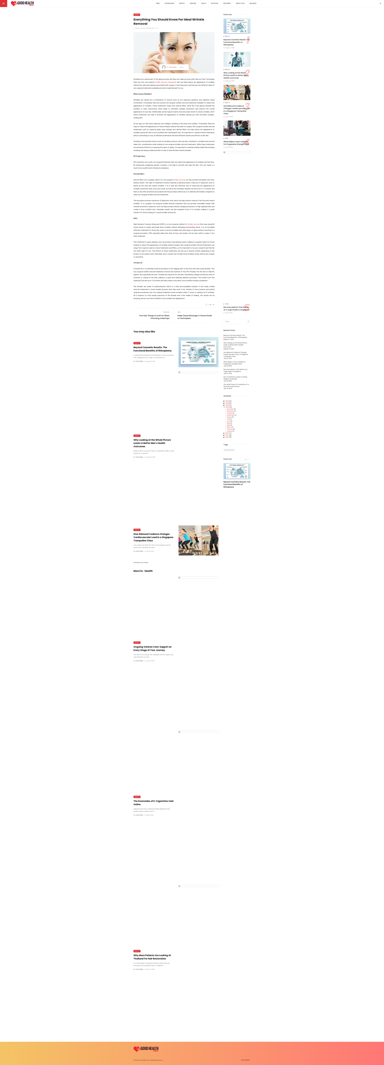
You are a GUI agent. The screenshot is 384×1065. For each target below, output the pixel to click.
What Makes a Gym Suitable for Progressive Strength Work (236, 142)
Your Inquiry (245, 1060)
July (228, 419)
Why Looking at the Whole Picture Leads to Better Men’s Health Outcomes (152, 443)
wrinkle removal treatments (165, 82)
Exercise (193, 3)
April (228, 425)
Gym (226, 138)
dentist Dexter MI (229, 450)
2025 (227, 403)
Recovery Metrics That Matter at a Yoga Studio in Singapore (236, 308)
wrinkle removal (179, 180)
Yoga (227, 304)
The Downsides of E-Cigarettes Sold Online (153, 803)
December (230, 409)
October (229, 413)
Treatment (227, 3)
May (228, 423)
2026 (227, 401)
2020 (227, 437)
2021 (227, 435)
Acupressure (169, 3)
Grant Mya (172, 67)
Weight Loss (240, 3)
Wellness (253, 3)
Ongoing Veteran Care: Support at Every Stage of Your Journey (153, 648)
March (229, 427)
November (230, 411)
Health (203, 3)
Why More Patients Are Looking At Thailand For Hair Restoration (152, 957)
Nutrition (214, 3)
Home (158, 3)
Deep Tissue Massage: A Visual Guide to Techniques (195, 317)
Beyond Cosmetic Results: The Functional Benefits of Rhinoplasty (153, 349)
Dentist (182, 3)
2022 (227, 433)
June (228, 421)
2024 (227, 405)
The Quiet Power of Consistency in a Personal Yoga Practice (236, 385)
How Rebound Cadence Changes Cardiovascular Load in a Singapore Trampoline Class (153, 537)
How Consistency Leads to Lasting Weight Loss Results (235, 378)
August (229, 417)
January (229, 431)
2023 (227, 407)
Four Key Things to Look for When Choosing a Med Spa (154, 317)
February (230, 429)
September (230, 415)
